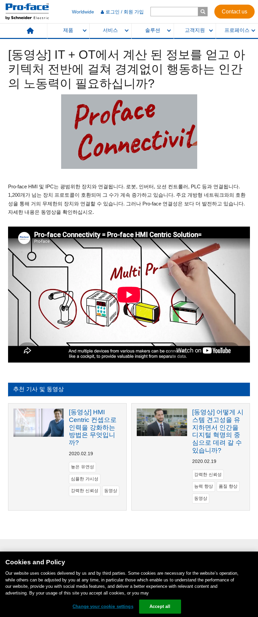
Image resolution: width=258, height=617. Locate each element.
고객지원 (195, 30)
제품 (68, 30)
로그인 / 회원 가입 (124, 11)
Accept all (159, 606)
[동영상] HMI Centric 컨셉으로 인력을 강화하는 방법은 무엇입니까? (93, 427)
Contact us (234, 11)
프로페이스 (237, 30)
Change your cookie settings (103, 606)
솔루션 (152, 30)
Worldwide (83, 11)
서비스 (110, 30)
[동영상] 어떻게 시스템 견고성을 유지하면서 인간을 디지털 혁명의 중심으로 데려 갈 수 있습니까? (218, 431)
